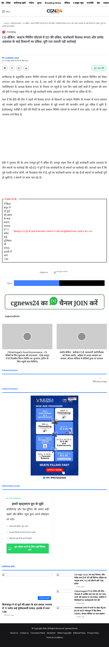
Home (6, 23)
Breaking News (53, 2)
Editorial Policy (79, 633)
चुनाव (39, 2)
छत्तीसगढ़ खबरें (16, 23)
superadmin (12, 316)
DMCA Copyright (64, 633)
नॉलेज (31, 2)
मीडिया (67, 2)
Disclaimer (51, 633)
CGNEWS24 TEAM (12, 58)
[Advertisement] (54, 140)
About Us (14, 633)
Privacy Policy (93, 633)
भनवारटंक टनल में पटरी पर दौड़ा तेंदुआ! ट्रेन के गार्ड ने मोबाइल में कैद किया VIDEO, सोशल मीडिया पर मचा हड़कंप (90, 610)
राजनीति (90, 2)
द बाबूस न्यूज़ (78, 2)
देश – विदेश (6, 2)
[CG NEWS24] (54, 11)
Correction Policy (38, 633)
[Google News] (61, 272)
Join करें (100, 68)
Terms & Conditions (54, 637)
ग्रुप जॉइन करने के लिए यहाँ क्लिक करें (29, 548)
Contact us (24, 633)
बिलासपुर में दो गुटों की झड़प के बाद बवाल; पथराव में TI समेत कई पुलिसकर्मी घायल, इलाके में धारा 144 (53, 231)
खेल (98, 2)
